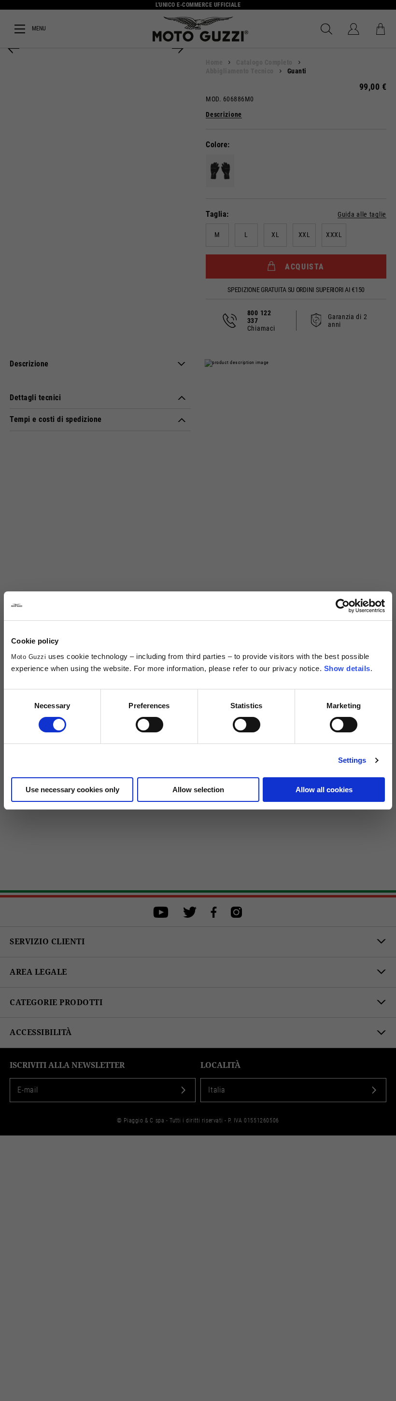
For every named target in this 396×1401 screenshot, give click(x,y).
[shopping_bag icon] (380, 29)
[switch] (149, 724)
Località (220, 1065)
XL (275, 234)
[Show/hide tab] (181, 364)
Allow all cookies (324, 789)
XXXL (334, 234)
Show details (347, 668)
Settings (352, 760)
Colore (216, 144)
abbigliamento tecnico (240, 71)
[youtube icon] (160, 912)
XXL (304, 234)
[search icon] (326, 29)
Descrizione (224, 114)
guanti (297, 71)
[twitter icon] (189, 912)
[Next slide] (178, 48)
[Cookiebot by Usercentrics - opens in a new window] (342, 606)
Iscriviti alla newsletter (67, 1065)
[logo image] (200, 29)
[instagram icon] (236, 912)
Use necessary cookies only (72, 789)
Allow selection (198, 789)
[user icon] (353, 29)
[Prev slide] (13, 48)
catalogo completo (264, 62)
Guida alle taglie (362, 214)
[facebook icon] (213, 912)
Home (214, 62)
